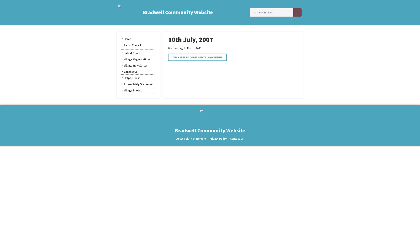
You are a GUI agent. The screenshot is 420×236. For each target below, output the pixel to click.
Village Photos (133, 90)
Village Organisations (137, 59)
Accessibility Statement (139, 84)
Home (127, 39)
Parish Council (132, 45)
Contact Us (130, 72)
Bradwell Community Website (178, 12)
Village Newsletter (135, 65)
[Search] (297, 12)
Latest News (132, 53)
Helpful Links (132, 78)
